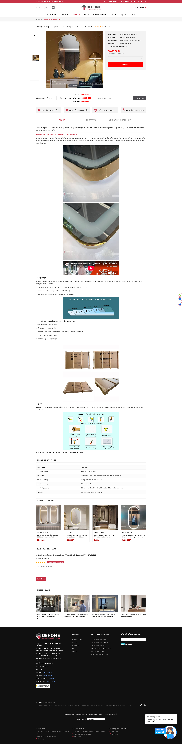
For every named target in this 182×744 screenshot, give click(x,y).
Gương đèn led (84, 705)
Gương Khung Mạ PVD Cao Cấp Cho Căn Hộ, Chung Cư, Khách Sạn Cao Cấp (47, 616)
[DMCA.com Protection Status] (133, 644)
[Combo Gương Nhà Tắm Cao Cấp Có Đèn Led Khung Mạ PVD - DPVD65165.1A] (48, 517)
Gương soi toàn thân (97, 705)
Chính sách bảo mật (98, 645)
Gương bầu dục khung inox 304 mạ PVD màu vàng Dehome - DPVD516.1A (104, 537)
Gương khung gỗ (110, 705)
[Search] (53, 7)
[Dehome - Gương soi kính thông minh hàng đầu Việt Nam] (91, 7)
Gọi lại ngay (139, 98)
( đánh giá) (107, 27)
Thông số (91, 120)
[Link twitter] (141, 1)
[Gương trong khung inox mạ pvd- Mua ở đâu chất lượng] (133, 603)
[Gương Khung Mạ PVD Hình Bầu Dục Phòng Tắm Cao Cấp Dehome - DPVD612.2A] (133, 517)
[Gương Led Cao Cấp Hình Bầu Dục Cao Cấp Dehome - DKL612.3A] (76, 517)
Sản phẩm (75, 645)
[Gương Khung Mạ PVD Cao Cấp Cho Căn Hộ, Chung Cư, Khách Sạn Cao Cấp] (48, 603)
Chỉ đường (40, 739)
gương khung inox (62, 452)
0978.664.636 (51, 678)
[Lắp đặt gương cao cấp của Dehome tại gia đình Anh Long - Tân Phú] (77, 603)
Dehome (75, 634)
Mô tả (62, 120)
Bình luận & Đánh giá (120, 120)
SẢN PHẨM (76, 15)
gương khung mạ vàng (76, 452)
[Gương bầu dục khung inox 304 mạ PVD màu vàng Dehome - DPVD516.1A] (105, 517)
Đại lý (74, 648)
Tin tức (114, 15)
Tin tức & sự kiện (97, 651)
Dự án (86, 15)
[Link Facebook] (138, 1)
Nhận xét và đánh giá (42, 559)
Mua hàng (125, 64)
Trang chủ (51, 15)
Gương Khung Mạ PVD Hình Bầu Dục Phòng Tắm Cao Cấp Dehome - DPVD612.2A (133, 537)
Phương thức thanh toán (101, 648)
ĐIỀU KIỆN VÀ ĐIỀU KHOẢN (99, 654)
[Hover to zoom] (74, 59)
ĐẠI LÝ (123, 15)
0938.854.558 (130, 1)
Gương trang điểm (72, 705)
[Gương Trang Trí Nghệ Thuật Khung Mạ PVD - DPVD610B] (36, 58)
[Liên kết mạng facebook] (180, 299)
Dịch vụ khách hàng (100, 634)
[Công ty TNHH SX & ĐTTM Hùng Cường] (49, 636)
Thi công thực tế (99, 15)
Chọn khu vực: (81, 719)
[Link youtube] (145, 1)
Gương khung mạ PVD (47, 452)
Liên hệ (133, 15)
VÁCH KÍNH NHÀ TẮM (124, 705)
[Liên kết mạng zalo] (180, 304)
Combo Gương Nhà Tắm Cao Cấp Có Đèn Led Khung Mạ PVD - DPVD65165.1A (47, 537)
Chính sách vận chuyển (99, 642)
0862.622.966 (51, 681)
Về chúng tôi (77, 639)
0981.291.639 (114, 1)
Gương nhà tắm (59, 705)
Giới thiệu (64, 15)
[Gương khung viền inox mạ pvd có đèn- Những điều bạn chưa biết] (105, 603)
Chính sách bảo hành (99, 639)
